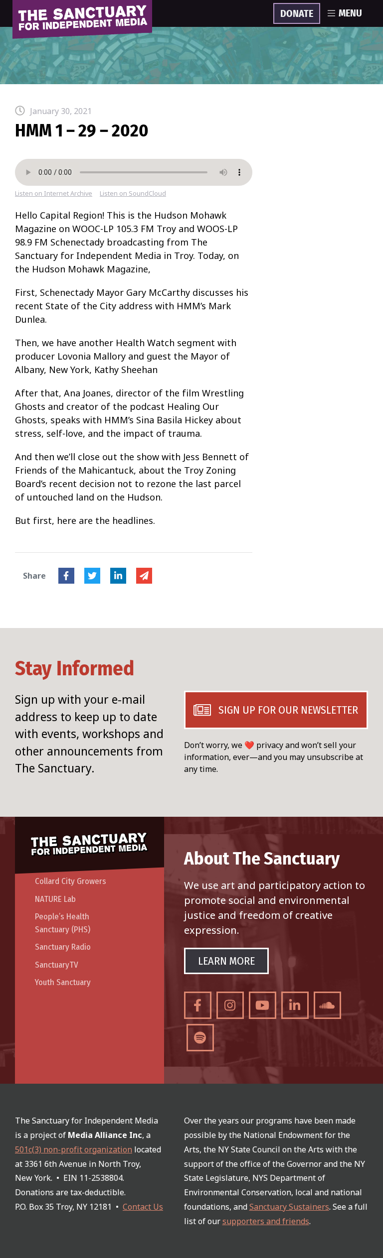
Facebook (66, 576)
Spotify (200, 1037)
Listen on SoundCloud (133, 193)
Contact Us (143, 1206)
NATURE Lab (55, 899)
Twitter (92, 576)
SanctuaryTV (56, 965)
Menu (350, 13)
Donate (296, 14)
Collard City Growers (70, 881)
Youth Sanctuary (63, 982)
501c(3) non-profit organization (73, 1149)
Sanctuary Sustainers (289, 1206)
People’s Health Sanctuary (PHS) (62, 923)
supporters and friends (265, 1221)
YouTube (262, 1005)
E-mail (144, 576)
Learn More (226, 961)
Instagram (230, 1005)
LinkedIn (118, 576)
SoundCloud (327, 1005)
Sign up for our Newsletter (288, 710)
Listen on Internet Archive (53, 193)
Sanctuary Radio (63, 947)
